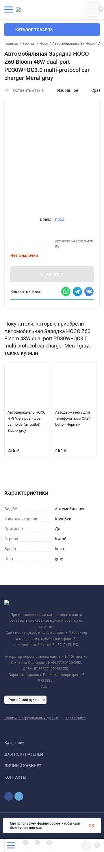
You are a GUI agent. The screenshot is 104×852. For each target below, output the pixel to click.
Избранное (67, 90)
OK (91, 825)
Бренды (29, 43)
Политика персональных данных (31, 718)
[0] (92, 9)
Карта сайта (75, 718)
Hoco (44, 43)
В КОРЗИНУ (52, 274)
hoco (59, 219)
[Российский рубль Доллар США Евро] (25, 699)
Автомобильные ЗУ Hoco (73, 43)
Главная (11, 43)
